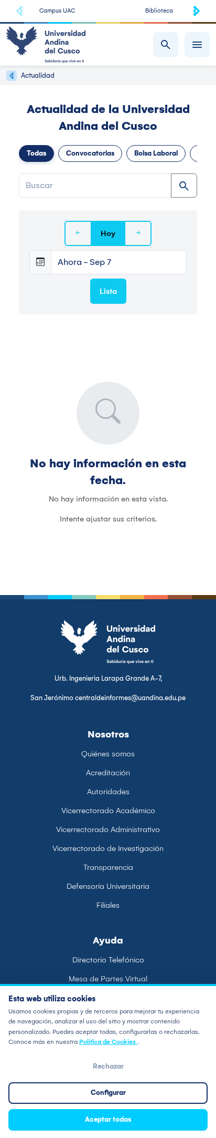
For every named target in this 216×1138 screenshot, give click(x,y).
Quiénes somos (108, 753)
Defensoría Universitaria (108, 886)
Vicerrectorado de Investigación (108, 848)
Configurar (108, 1092)
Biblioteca (159, 10)
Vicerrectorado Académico (108, 810)
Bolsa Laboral (156, 153)
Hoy (108, 233)
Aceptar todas (108, 1119)
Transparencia (108, 867)
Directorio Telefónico (108, 960)
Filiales (108, 905)
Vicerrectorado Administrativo (108, 829)
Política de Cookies (108, 1041)
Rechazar (108, 1066)
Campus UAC (57, 10)
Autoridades (108, 791)
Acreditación (108, 772)
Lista (108, 291)
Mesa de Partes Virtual (108, 978)
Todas (36, 153)
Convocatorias (90, 153)
